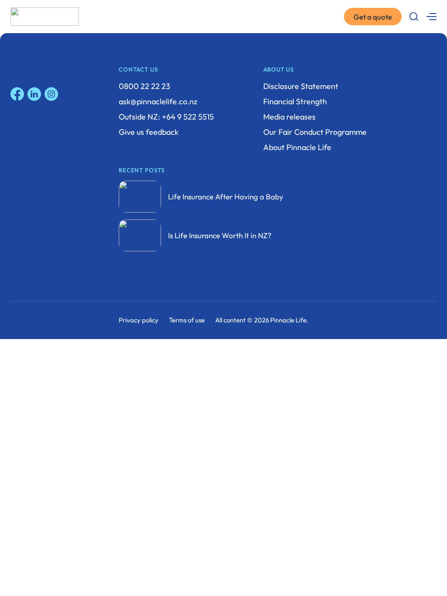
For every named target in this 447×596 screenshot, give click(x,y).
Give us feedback (149, 132)
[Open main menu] (431, 16)
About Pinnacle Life (297, 147)
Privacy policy (138, 320)
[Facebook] (17, 94)
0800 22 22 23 (144, 86)
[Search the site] (414, 16)
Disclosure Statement (300, 86)
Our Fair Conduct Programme (315, 132)
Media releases (289, 117)
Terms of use (187, 320)
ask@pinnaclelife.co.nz (158, 101)
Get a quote (373, 16)
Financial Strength (295, 101)
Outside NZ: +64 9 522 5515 (166, 117)
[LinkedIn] (34, 94)
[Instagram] (51, 94)
